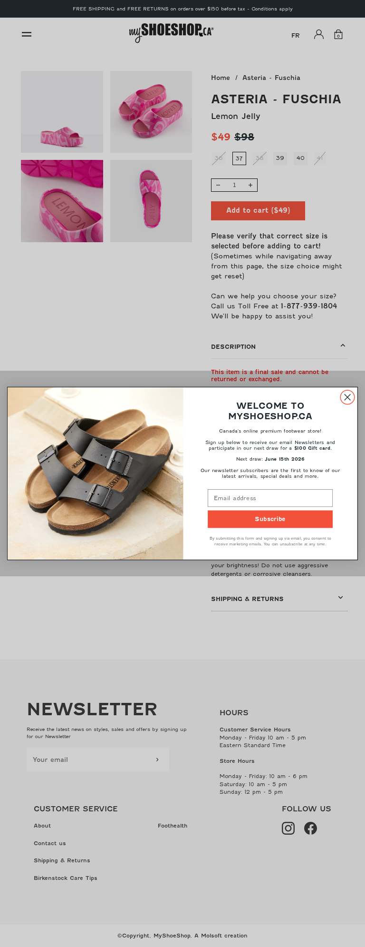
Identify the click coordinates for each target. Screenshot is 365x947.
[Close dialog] (347, 397)
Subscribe (270, 519)
